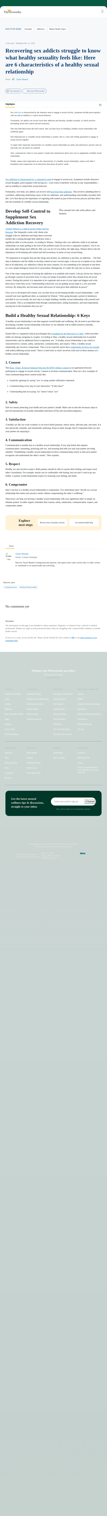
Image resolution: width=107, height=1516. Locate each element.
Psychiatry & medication (63, 694)
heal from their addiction (61, 192)
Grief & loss (82, 719)
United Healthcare (12, 734)
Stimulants (57, 724)
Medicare (8, 709)
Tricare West (10, 729)
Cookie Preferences (48, 858)
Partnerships (58, 753)
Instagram (38, 836)
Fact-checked (15, 91)
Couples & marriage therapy (38, 699)
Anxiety (80, 694)
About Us (8, 753)
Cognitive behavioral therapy (88, 704)
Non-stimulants (59, 719)
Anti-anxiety (58, 704)
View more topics (33, 773)
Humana (8, 724)
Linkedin (61, 836)
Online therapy (32, 714)
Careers (80, 763)
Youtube (55, 836)
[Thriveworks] (10, 11)
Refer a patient (59, 758)
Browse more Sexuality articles (52, 523)
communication (11, 587)
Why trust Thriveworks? (36, 91)
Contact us (81, 753)
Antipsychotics (59, 709)
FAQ (6, 758)
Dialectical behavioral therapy (89, 714)
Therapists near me (34, 719)
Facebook (49, 836)
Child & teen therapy (35, 704)
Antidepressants (59, 699)
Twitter (67, 836)
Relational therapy (84, 724)
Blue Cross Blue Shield (14, 714)
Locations (8, 773)
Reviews (8, 778)
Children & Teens (34, 763)
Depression (81, 709)
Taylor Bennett (22, 79)
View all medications (61, 729)
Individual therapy (34, 694)
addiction (17, 112)
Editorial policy (11, 763)
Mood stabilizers (59, 714)
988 (72, 638)
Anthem (8, 704)
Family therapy (33, 709)
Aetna (7, 699)
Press (7, 768)
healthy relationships (28, 587)
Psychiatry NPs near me (62, 734)
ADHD (80, 699)
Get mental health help (84, 523)
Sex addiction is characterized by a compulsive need (28, 179)
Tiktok (43, 836)
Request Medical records (50, 856)
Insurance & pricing (12, 694)
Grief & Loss (32, 768)
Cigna (7, 719)
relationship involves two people (85, 347)
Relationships (32, 753)
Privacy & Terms (47, 853)
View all (80, 729)
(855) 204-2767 (83, 758)
